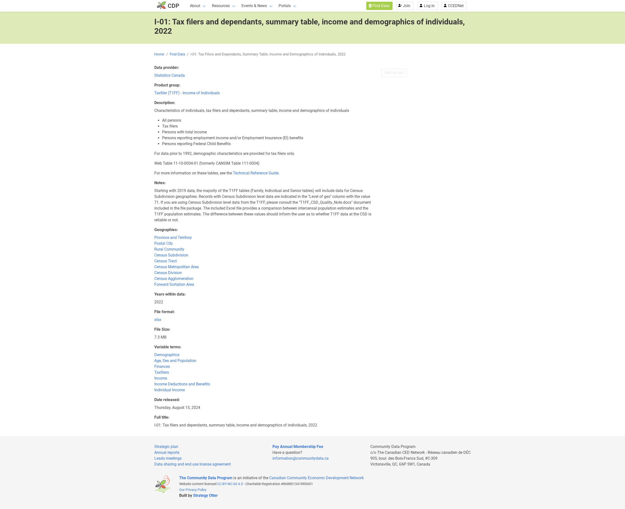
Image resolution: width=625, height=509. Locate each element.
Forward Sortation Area (174, 284)
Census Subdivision (171, 255)
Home (159, 54)
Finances (162, 366)
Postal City (163, 243)
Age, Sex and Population (175, 360)
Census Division (168, 272)
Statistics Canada (169, 75)
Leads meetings (168, 458)
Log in (429, 5)
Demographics (166, 354)
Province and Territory (173, 237)
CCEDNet (456, 5)
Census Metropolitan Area (176, 267)
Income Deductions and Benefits (182, 384)
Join (406, 5)
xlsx (157, 319)
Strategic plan (166, 446)
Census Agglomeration (173, 278)
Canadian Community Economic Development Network (316, 478)
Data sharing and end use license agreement (192, 464)
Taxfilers (161, 372)
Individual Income (169, 390)
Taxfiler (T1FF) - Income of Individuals (187, 93)
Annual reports (166, 452)
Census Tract (165, 261)
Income (160, 378)
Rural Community (169, 249)
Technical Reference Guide (256, 173)
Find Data (381, 5)
